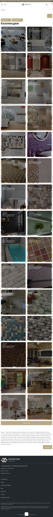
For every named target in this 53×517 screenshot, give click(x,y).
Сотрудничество (5, 497)
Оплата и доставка (6, 485)
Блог (2, 488)
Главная (3, 10)
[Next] (33, 429)
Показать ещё (26, 423)
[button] (26, 471)
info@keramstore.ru (5, 473)
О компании (4, 479)
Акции (2, 482)
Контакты (3, 491)
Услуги (2, 494)
